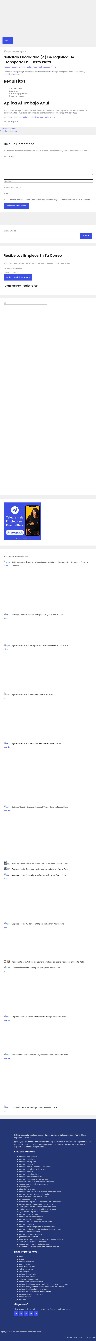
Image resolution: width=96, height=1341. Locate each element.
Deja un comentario (12, 67)
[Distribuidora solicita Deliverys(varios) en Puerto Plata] (7, 1129)
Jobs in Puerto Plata (27, 1199)
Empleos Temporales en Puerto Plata (34, 1194)
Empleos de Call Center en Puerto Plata (35, 1221)
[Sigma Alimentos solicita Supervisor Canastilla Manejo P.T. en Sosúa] (7, 667)
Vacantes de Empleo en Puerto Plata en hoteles (39, 1246)
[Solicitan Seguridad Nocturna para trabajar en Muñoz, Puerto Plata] (7, 863)
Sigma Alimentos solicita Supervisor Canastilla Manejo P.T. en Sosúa (40, 645)
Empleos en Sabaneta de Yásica (32, 1169)
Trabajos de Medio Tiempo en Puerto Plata (37, 1206)
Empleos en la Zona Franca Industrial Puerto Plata (40, 1229)
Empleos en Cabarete (28, 1156)
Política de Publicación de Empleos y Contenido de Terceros (44, 1284)
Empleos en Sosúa (26, 1171)
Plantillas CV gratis (27, 1189)
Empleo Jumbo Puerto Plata (30, 1219)
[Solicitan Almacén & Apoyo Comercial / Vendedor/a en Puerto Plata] (7, 832)
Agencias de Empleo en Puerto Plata (34, 1211)
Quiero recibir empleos (18, 277)
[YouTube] (31, 1313)
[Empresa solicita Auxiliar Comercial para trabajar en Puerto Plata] (7, 1033)
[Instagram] (21, 1313)
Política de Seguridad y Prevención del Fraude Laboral (41, 1286)
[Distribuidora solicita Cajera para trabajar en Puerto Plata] (7, 989)
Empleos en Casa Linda (28, 1214)
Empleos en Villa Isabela (29, 1174)
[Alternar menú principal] (7, 40)
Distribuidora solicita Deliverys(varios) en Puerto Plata (34, 1107)
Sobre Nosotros (26, 1269)
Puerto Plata (27, 67)
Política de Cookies (27, 1276)
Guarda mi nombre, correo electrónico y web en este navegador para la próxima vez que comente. (49, 199)
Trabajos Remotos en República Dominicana (37, 1209)
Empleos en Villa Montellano (30, 1176)
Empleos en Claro (26, 1224)
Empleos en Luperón (27, 1161)
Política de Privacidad (28, 1274)
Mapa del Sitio (25, 1296)
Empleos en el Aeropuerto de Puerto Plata (37, 1226)
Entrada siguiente (8, 131)
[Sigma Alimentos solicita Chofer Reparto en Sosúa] (7, 716)
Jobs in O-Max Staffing (28, 1236)
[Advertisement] (48, 17)
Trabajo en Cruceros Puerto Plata (33, 1241)
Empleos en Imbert (27, 1159)
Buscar (86, 235)
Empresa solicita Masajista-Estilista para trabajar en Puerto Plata (39, 875)
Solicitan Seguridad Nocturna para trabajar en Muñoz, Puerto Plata (40, 863)
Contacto (23, 1299)
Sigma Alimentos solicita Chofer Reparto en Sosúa (32, 694)
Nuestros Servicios (27, 1266)
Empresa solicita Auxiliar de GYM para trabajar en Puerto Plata (38, 923)
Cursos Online (25, 1264)
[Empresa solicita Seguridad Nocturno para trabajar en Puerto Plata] (7, 869)
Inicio (21, 1256)
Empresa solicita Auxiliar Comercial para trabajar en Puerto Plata (39, 1016)
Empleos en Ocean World (29, 1231)
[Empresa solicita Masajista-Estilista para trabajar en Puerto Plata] (7, 896)
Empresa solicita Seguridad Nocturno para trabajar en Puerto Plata (40, 869)
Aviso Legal (24, 1271)
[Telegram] (36, 1313)
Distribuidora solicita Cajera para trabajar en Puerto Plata (36, 967)
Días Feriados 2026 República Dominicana (36, 1181)
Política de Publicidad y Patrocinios (33, 1289)
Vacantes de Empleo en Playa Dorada (34, 1244)
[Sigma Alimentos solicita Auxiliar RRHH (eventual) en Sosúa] (7, 773)
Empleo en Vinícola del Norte (31, 1216)
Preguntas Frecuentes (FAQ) (31, 1294)
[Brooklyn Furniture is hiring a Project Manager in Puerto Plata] (7, 627)
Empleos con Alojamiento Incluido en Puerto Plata (40, 1191)
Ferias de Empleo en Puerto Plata (33, 1196)
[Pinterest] (26, 1313)
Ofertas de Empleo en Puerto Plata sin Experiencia (40, 1201)
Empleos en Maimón (27, 1164)
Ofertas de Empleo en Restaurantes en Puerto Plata (41, 1239)
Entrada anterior (8, 128)
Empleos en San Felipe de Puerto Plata (35, 1166)
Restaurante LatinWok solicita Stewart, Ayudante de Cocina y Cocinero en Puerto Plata (48, 962)
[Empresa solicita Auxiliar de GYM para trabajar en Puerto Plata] (7, 940)
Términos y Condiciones (29, 1279)
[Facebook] (16, 1313)
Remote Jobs (24, 1186)
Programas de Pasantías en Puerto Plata (36, 1204)
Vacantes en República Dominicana (33, 1184)
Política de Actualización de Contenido (35, 1291)
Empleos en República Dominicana (33, 1179)
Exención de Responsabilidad (31, 1281)
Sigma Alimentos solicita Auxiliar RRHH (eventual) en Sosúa (36, 743)
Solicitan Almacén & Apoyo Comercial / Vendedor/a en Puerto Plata (40, 807)
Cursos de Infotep (26, 1261)
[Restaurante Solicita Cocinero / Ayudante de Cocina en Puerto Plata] (7, 1078)
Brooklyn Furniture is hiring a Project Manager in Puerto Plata (37, 614)
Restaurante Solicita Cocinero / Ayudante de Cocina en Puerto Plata (40, 1054)
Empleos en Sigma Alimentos (31, 1234)
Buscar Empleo (10, 230)
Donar (21, 1259)
